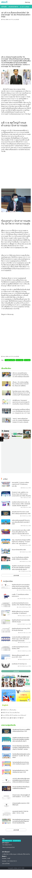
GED (12, 718)
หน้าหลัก (4, 7)
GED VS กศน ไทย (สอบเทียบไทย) (11, 712)
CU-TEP (17, 718)
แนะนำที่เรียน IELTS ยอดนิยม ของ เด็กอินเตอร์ (14, 715)
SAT (22, 718)
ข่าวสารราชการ (13, 7)
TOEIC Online (6, 718)
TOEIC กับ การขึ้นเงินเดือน (9, 710)
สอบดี (4, 2)
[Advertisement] (16, 37)
